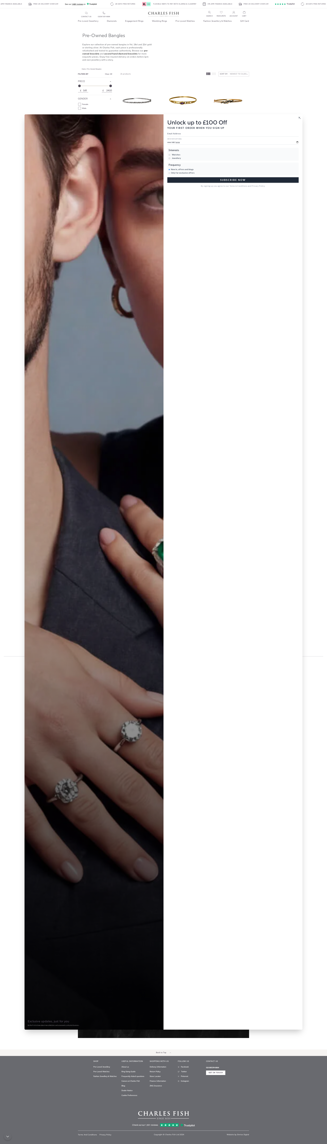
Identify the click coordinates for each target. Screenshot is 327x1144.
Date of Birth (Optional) (174, 139)
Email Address (174, 133)
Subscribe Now (233, 179)
